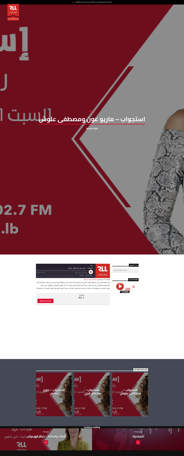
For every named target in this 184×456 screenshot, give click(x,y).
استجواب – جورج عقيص (54, 397)
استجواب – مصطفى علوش (130, 397)
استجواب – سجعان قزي (92, 397)
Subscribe (88, 281)
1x (79, 278)
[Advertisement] (125, 331)
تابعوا (73, 2)
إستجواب (92, 115)
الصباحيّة (138, 442)
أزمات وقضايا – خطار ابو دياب (46, 442)
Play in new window (90, 285)
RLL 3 (81, 303)
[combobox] (125, 275)
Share (81, 281)
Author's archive (45, 306)
